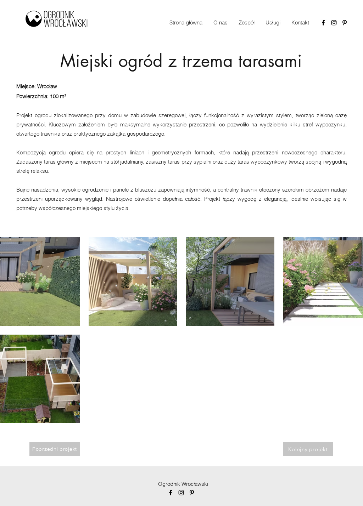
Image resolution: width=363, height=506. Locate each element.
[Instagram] (333, 22)
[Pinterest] (344, 22)
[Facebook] (323, 22)
